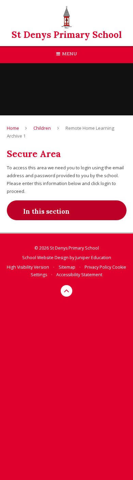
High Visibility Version (28, 267)
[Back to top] (66, 291)
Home (13, 128)
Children (42, 128)
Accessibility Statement (79, 275)
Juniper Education (93, 257)
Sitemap (67, 267)
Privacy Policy (98, 267)
